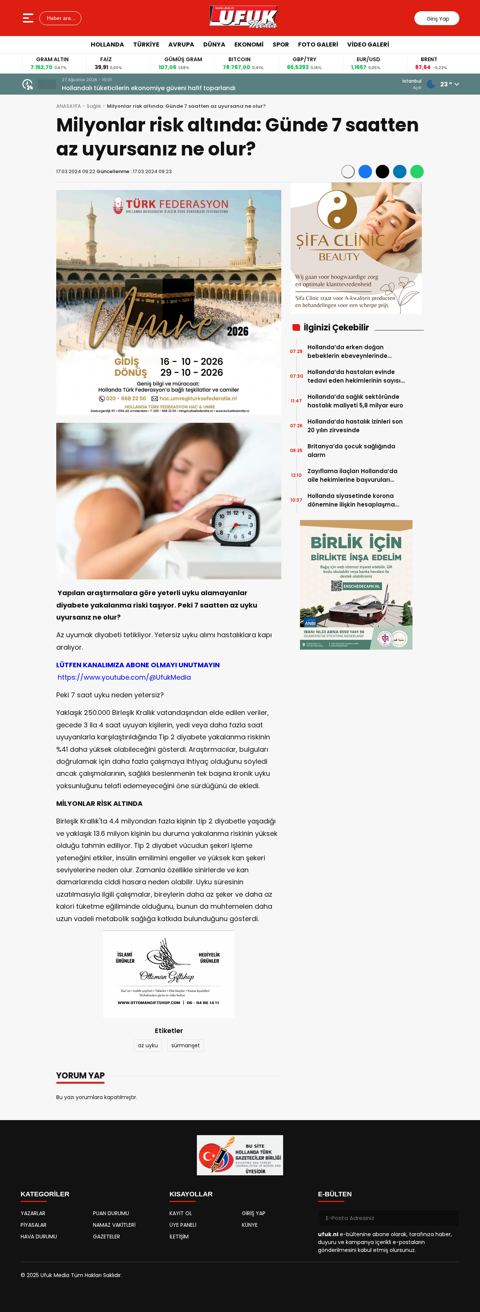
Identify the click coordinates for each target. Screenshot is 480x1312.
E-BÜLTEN (335, 1194)
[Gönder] (450, 1218)
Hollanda (107, 44)
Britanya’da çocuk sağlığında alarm (351, 450)
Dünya (214, 44)
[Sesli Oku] (348, 171)
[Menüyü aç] (29, 18)
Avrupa (181, 44)
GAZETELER (106, 1236)
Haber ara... (60, 18)
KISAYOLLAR (191, 1194)
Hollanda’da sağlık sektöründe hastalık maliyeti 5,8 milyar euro (355, 401)
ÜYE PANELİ (183, 1225)
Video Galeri (368, 44)
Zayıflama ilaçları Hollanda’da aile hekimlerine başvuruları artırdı (353, 475)
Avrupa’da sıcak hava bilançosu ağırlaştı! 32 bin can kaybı (153, 88)
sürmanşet (185, 1045)
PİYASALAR (33, 1225)
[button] (42, 84)
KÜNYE (250, 1225)
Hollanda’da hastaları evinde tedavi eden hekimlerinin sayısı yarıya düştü (354, 376)
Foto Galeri (318, 44)
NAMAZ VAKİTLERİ (114, 1225)
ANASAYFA (68, 106)
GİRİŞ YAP (254, 1213)
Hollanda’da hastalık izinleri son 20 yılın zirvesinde (355, 426)
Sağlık (94, 106)
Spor (281, 44)
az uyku (148, 1045)
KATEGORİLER (45, 1194)
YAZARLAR (33, 1213)
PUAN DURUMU (111, 1213)
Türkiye (146, 44)
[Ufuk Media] (244, 18)
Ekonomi (249, 44)
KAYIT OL (181, 1213)
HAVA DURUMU (39, 1236)
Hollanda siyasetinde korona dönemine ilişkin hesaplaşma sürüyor (351, 500)
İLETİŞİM (179, 1236)
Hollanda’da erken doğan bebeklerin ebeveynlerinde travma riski (347, 351)
